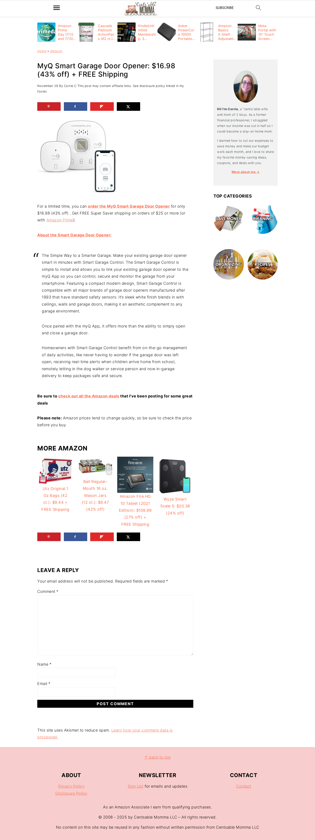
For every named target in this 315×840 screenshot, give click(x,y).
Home (41, 51)
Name (44, 664)
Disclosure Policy (71, 793)
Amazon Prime (59, 220)
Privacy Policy (71, 786)
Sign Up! (136, 786)
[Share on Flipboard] (102, 106)
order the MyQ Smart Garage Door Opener (129, 206)
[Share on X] (128, 106)
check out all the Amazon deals (88, 396)
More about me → (246, 172)
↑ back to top (157, 757)
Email (44, 683)
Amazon (56, 51)
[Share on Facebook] (75, 106)
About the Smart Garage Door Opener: (74, 235)
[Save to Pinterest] (49, 106)
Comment (47, 591)
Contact (243, 786)
